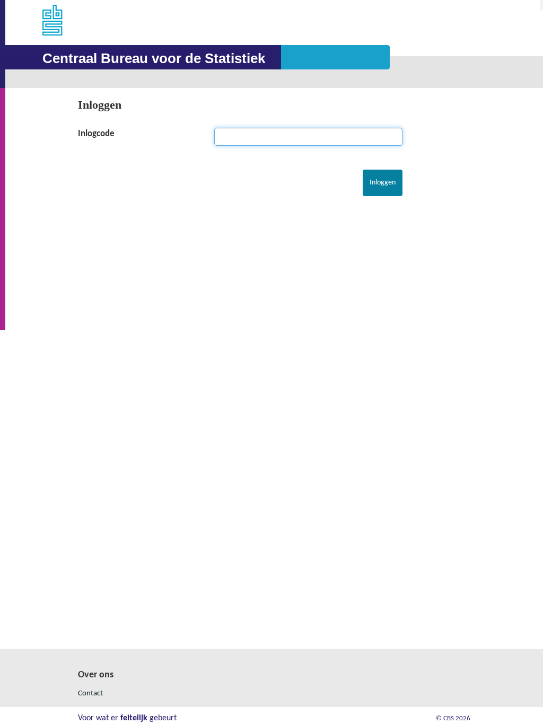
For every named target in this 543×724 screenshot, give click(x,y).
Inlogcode (96, 133)
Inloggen (99, 104)
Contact (90, 693)
